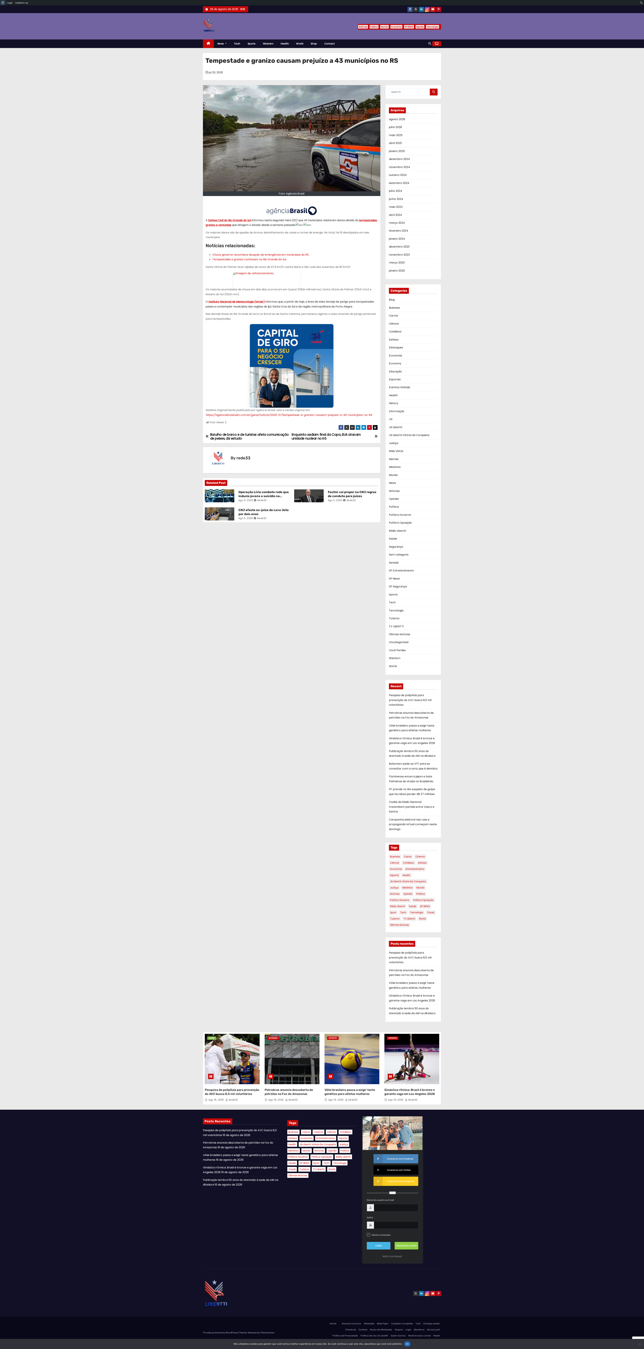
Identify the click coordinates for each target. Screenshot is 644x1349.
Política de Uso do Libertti (374, 1335)
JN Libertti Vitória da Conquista (409, 435)
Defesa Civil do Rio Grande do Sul (229, 220)
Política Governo (400, 515)
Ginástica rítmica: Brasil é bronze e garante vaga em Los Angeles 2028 (409, 1092)
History (393, 403)
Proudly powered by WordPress (220, 1332)
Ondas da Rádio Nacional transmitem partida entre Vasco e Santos (411, 806)
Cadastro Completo (402, 1323)
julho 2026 (395, 127)
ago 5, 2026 (335, 500)
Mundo (384, 26)
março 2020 (397, 262)
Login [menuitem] (10, 2)
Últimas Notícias (399, 634)
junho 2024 (396, 199)
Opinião (394, 499)
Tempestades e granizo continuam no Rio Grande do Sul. (249, 259)
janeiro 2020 (397, 271)
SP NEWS (409, 26)
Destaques (396, 347)
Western (268, 43)
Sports (252, 43)
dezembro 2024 (399, 159)
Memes (394, 459)
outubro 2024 (398, 175)
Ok (407, 1343)
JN (390, 419)
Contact (329, 43)
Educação (395, 371)
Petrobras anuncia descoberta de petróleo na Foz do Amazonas (289, 1092)
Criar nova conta (406, 1245)
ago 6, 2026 (245, 500)
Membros (419, 1329)
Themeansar (267, 1332)
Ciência (394, 324)
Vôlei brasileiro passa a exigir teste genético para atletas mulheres (350, 1092)
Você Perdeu (397, 650)
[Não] (639, 1344)
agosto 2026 (397, 119)
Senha (370, 1217)
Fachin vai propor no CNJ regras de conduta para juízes (352, 494)
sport (393, 912)
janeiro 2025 (397, 151)
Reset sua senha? (392, 1256)
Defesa (393, 340)
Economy (395, 363)
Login (408, 1329)
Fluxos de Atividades (381, 1329)
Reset (437, 1335)
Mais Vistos (396, 451)
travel (430, 912)
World (299, 43)
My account (433, 1329)
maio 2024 (396, 207)
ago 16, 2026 (216, 1099)
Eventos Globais (399, 387)
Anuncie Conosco (351, 1323)
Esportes (395, 379)
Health (285, 43)
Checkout (350, 1329)
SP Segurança (398, 586)
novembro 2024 (399, 167)
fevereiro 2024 (398, 231)
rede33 (243, 458)
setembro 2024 (399, 183)
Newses (252, 1332)
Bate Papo (382, 1323)
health (406, 875)
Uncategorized (398, 642)
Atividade (369, 1323)
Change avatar (431, 1323)
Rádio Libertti (397, 531)
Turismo (394, 618)
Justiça (393, 443)
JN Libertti (395, 427)
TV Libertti (409, 918)
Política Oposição (400, 523)
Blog (392, 300)
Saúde (393, 539)
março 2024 (397, 223)
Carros (393, 316)
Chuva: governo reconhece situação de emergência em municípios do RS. (260, 255)
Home (333, 1323)
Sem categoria (398, 555)
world (422, 918)
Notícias (363, 26)
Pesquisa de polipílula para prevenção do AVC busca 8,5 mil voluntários (410, 700)
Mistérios (395, 467)
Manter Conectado (381, 1234)
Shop (314, 43)
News (221, 43)
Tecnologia (432, 26)
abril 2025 (395, 143)
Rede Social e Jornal (419, 1335)
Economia (396, 26)
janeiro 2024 (397, 239)
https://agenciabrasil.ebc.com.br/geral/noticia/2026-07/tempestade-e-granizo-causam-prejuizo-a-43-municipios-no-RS (289, 415)
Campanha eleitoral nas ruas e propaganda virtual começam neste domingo (413, 824)
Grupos (399, 1329)
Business (394, 308)
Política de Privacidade (345, 1335)
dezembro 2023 (399, 247)
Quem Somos (398, 1335)
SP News (394, 579)
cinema (420, 856)
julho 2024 (395, 191)
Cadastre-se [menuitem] (21, 2)
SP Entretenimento (401, 570)
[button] (429, 43)
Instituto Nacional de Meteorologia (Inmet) (236, 302)
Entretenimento (415, 869)
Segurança (396, 547)
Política (374, 26)
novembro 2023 (399, 255)
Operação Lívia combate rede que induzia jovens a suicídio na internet (263, 496)
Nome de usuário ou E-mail (380, 1199)
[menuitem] (3, 2)
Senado (394, 563)
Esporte (420, 26)
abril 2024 (395, 215)
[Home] (208, 43)
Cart (418, 1323)
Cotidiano (395, 331)
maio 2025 (395, 135)
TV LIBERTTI (396, 626)
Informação (396, 411)
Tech (237, 43)
